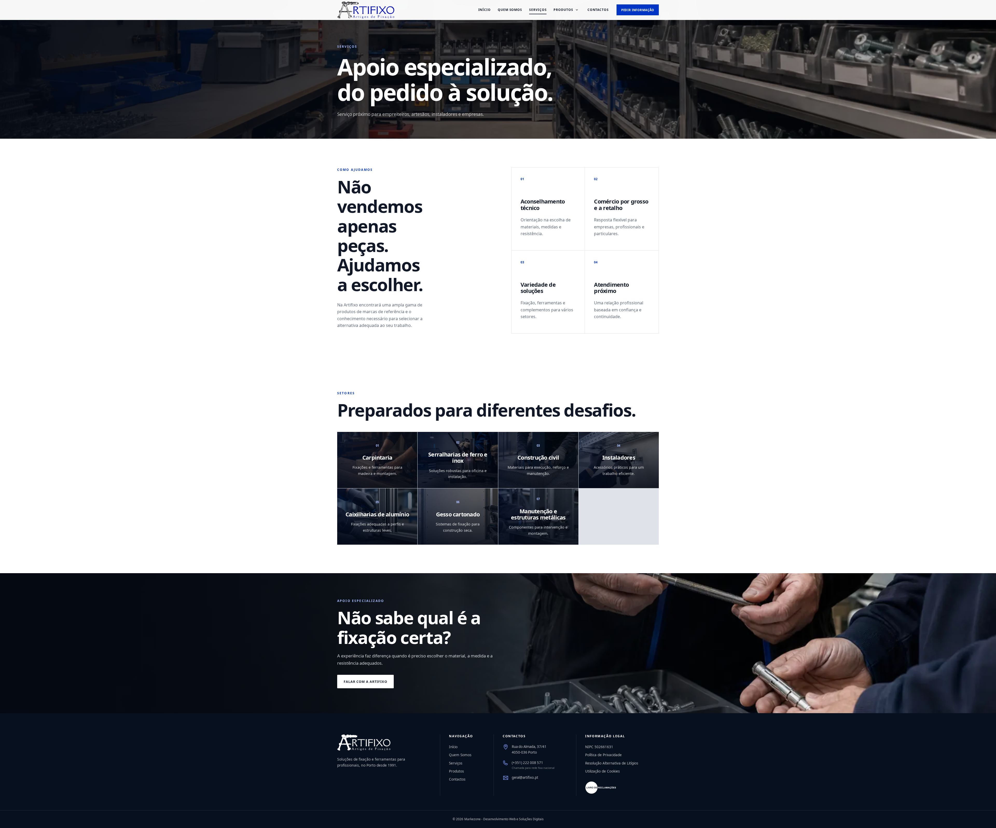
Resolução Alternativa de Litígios (611, 763)
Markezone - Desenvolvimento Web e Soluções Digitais (504, 819)
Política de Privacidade (603, 755)
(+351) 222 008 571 (527, 762)
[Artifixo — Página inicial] (365, 9)
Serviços (538, 10)
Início (484, 10)
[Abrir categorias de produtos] (576, 9)
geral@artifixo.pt (525, 777)
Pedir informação (637, 10)
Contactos (598, 10)
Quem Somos (510, 10)
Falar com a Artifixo (365, 681)
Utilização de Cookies (602, 771)
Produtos (563, 10)
